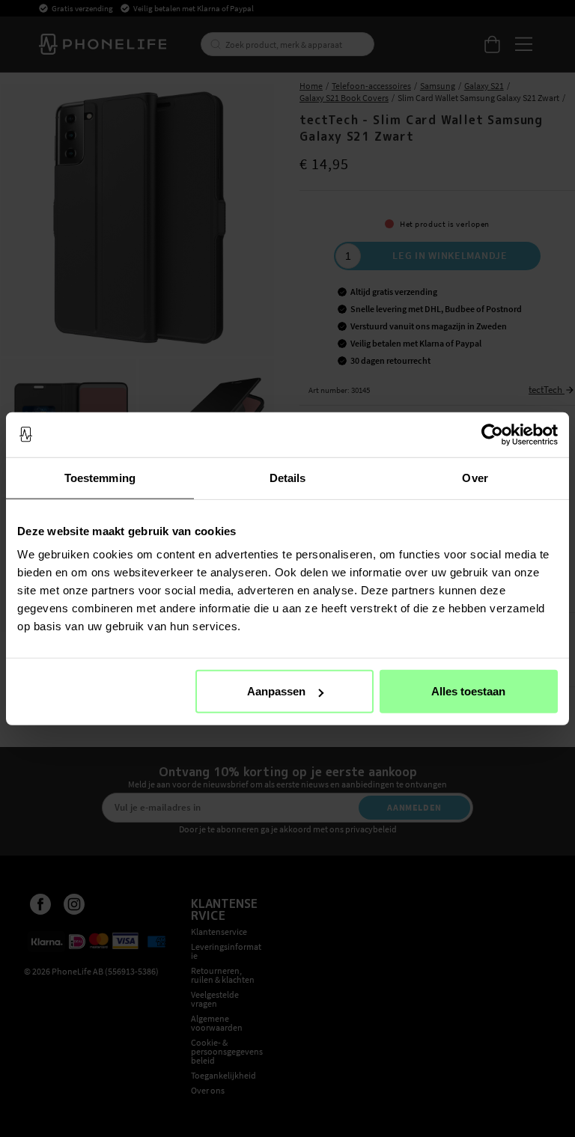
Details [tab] (288, 477)
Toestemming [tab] (100, 477)
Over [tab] (474, 477)
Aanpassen (276, 691)
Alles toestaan (468, 691)
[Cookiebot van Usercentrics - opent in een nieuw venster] (492, 434)
